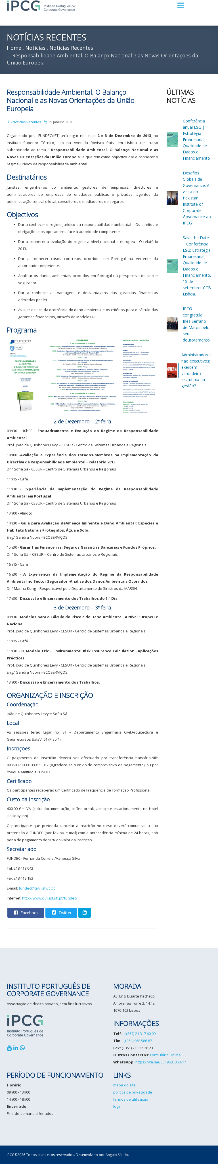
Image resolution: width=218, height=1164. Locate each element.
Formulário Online (165, 1054)
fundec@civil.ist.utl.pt (37, 888)
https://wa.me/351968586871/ (160, 1062)
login (117, 1106)
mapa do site (124, 1085)
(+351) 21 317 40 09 (140, 1033)
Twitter (64, 912)
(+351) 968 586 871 (138, 1040)
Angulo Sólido (117, 1154)
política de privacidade (132, 1092)
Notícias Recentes (26, 122)
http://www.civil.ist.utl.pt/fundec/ (49, 898)
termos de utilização (130, 1099)
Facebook (29, 912)
